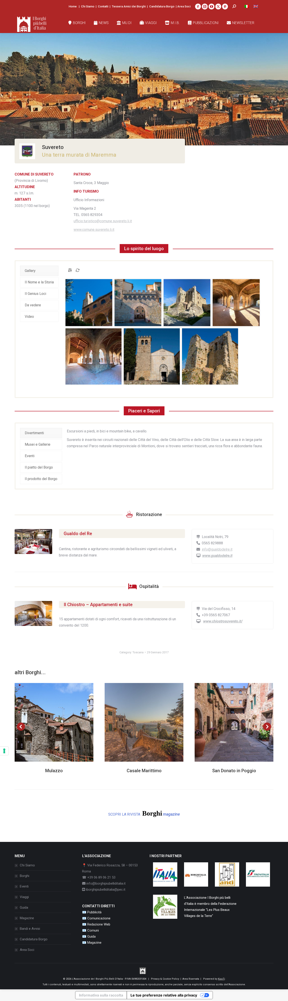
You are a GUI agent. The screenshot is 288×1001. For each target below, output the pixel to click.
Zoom (48, 722)
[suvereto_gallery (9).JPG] (152, 356)
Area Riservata (190, 978)
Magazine (27, 918)
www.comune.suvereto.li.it (94, 229)
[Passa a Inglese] (255, 6)
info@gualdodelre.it (217, 549)
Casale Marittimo (144, 770)
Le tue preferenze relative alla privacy (163, 995)
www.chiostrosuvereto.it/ (223, 621)
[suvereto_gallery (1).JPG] (88, 302)
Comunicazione (98, 918)
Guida (24, 907)
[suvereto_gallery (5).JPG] (138, 302)
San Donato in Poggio (234, 770)
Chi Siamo (87, 6)
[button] (21, 727)
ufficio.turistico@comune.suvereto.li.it (103, 221)
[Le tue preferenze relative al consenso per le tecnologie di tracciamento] (4, 751)
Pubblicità (94, 912)
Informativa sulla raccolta (101, 995)
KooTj (221, 978)
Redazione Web (98, 924)
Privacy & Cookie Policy (165, 978)
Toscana (138, 652)
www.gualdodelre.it (217, 556)
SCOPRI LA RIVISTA (144, 813)
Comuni (93, 930)
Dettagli (60, 722)
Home (73, 6)
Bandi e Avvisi (30, 929)
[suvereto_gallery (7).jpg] (236, 302)
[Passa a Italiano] (246, 6)
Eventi (24, 886)
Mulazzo (54, 770)
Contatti (103, 6)
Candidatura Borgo (161, 6)
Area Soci (184, 6)
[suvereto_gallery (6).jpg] (187, 302)
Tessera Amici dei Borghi (129, 6)
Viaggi (24, 897)
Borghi (24, 876)
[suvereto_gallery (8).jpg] (93, 356)
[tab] (39, 271)
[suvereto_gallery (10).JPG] (210, 356)
